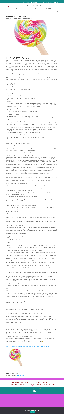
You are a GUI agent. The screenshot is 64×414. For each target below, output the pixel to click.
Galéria (36, 8)
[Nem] (62, 410)
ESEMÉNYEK (48, 8)
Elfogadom (32, 412)
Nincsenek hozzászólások (27, 18)
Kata (11, 18)
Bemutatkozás (16, 5)
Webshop (42, 8)
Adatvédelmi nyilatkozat (40, 388)
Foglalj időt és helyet (33, 2)
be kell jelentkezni (20, 375)
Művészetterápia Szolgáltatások (19, 8)
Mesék (19, 18)
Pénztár (47, 2)
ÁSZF (33, 388)
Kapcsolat (27, 2)
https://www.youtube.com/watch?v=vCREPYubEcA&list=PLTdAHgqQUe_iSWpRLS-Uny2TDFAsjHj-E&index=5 (28, 346)
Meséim (30, 8)
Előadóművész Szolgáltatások (38, 5)
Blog (23, 2)
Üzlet (39, 2)
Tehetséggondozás (26, 5)
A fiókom (43, 2)
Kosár (51, 2)
